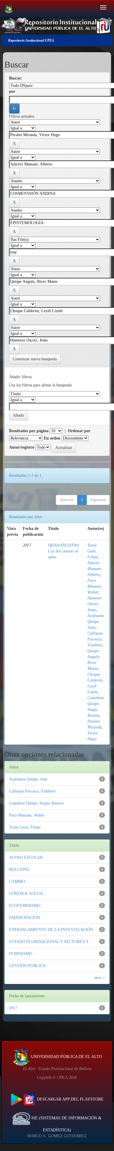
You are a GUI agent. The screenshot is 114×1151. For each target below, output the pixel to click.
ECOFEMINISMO (24, 905)
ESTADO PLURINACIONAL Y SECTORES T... (50, 941)
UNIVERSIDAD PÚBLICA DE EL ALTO (66, 1056)
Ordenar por (79, 431)
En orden (52, 438)
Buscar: (16, 78)
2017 (13, 1008)
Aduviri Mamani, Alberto (94, 569)
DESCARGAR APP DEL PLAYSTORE (69, 1099)
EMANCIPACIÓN (24, 917)
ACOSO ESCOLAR (26, 857)
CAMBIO (17, 881)
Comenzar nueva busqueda (35, 359)
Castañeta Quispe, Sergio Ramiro (36, 803)
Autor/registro (21, 447)
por (12, 91)
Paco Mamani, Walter (94, 586)
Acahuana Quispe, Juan (95, 621)
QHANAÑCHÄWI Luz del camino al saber (63, 551)
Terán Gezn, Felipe (92, 551)
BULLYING (19, 869)
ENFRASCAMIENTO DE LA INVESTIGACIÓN (51, 929)
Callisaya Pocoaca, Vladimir (95, 639)
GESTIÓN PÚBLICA (27, 966)
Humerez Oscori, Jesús (94, 604)
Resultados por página (29, 431)
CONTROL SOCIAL (26, 893)
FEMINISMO (20, 953)
